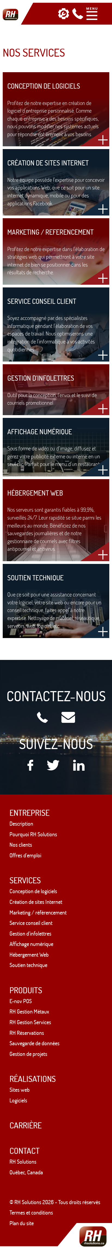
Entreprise (29, 812)
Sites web (20, 1089)
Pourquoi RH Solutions (33, 834)
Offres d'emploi (25, 855)
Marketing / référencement (38, 912)
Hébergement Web (29, 954)
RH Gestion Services (30, 1022)
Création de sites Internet (36, 901)
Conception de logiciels (33, 891)
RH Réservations (27, 1032)
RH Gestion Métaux (29, 1011)
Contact (25, 1150)
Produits (26, 990)
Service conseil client (31, 922)
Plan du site (22, 1223)
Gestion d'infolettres (30, 933)
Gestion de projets (28, 1053)
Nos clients (21, 844)
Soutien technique (28, 965)
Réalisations (33, 1078)
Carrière (26, 1125)
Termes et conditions (31, 1212)
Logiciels (18, 1100)
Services (25, 880)
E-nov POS (21, 1001)
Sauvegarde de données (35, 1043)
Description (21, 823)
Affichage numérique (31, 944)
